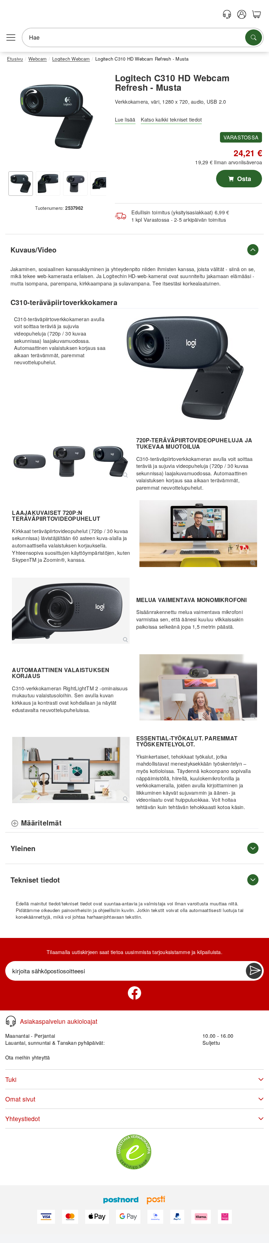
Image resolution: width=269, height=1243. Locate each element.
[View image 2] (48, 183)
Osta (243, 178)
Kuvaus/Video (33, 249)
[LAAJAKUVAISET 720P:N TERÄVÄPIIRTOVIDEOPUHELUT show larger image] (198, 533)
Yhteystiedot (22, 1118)
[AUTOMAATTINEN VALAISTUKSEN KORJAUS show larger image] (198, 687)
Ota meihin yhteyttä (27, 1057)
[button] (56, 117)
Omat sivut (20, 1098)
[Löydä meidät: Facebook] (134, 993)
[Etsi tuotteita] (253, 37)
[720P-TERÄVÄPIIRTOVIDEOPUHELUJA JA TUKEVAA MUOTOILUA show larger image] (70, 461)
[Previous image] (18, 118)
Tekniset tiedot (35, 880)
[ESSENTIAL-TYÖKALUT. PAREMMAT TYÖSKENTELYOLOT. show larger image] (70, 770)
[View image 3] (75, 183)
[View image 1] (20, 183)
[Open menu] (10, 37)
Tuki (10, 1079)
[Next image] (96, 118)
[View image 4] (102, 183)
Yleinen (23, 848)
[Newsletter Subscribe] (254, 971)
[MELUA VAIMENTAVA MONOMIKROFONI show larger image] (70, 611)
